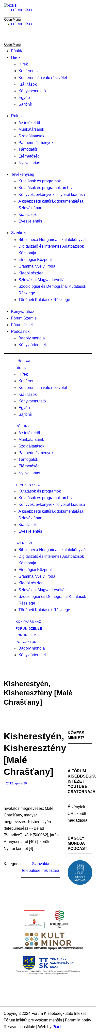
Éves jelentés (30, 221)
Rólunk (17, 116)
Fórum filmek (22, 325)
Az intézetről (29, 123)
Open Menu (12, 19)
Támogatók (28, 149)
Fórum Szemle (24, 318)
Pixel (56, 1027)
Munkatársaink (31, 129)
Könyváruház (22, 311)
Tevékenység (22, 174)
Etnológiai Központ (35, 259)
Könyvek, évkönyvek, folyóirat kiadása (51, 194)
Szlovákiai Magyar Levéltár (42, 280)
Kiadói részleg (31, 273)
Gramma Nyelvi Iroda (36, 266)
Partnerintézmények (35, 143)
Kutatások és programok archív (45, 188)
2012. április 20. (17, 783)
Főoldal (17, 51)
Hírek (15, 57)
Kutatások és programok (39, 181)
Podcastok (20, 331)
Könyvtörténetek (32, 345)
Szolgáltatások (31, 136)
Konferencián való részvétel (42, 78)
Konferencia (29, 71)
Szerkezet (20, 233)
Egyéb (24, 97)
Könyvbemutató (32, 91)
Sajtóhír (25, 104)
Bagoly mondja (31, 338)
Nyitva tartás (29, 163)
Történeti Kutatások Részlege (44, 300)
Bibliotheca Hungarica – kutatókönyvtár (52, 240)
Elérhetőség (22, 10)
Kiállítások (27, 84)
